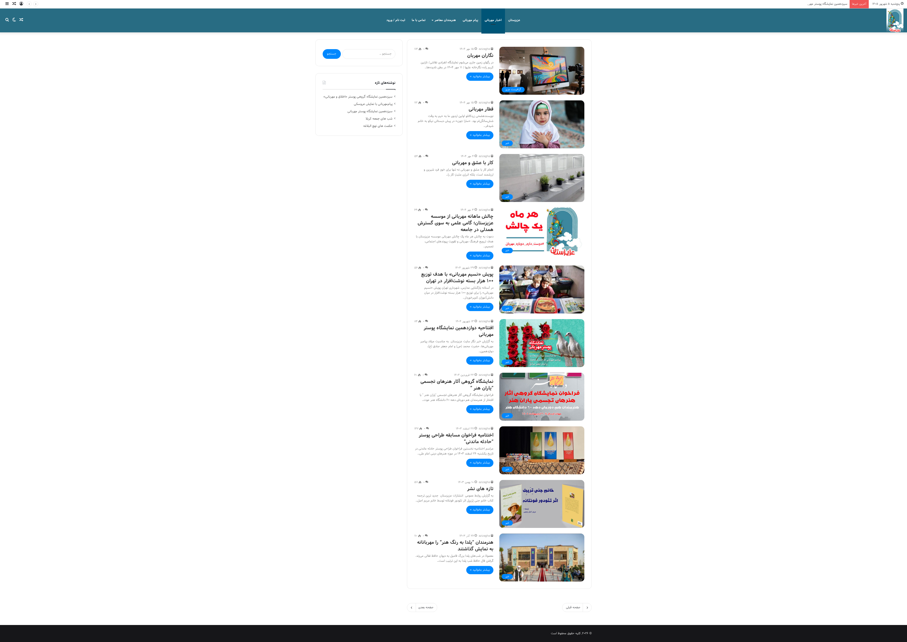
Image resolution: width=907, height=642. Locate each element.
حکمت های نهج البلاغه (378, 126)
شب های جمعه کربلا (379, 118)
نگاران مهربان (480, 56)
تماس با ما (418, 20)
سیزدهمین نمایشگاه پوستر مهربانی (825, 4)
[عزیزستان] (894, 20)
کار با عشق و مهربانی (472, 163)
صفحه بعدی (425, 607)
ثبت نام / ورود (395, 20)
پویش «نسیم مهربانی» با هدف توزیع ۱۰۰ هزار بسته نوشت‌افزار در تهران (457, 277)
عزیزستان (514, 20)
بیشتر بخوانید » (480, 76)
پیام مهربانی (470, 20)
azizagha (484, 49)
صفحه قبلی (573, 607)
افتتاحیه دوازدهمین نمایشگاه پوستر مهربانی (458, 331)
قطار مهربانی (481, 109)
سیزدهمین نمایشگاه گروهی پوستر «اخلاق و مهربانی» (358, 96)
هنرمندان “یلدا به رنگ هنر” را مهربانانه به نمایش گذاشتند (455, 546)
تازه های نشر (480, 489)
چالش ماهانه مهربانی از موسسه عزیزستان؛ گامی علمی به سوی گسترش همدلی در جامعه (455, 223)
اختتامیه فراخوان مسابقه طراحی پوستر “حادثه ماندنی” (456, 438)
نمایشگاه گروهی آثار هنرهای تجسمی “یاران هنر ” (456, 385)
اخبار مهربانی (493, 20)
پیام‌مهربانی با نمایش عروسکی (373, 104)
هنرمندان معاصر (445, 20)
